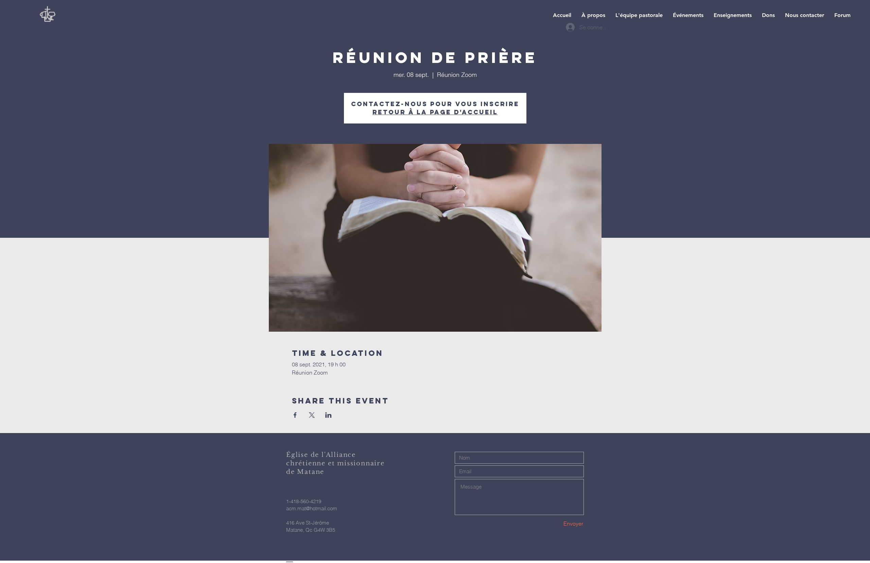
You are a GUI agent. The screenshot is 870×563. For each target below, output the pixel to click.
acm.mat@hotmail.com (311, 508)
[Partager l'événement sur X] (312, 415)
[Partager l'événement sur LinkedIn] (328, 415)
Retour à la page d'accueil (435, 112)
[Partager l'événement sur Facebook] (295, 415)
